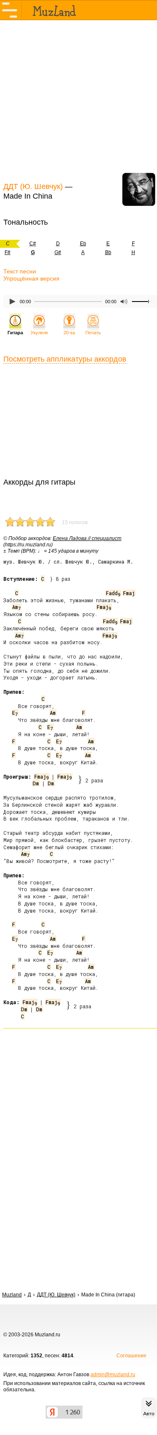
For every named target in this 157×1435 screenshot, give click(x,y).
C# (32, 244)
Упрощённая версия (31, 278)
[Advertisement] (78, 100)
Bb (108, 252)
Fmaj (129, 593)
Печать (93, 332)
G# (57, 252)
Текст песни (19, 271)
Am (16, 606)
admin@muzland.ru (112, 1374)
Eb (83, 244)
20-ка (69, 332)
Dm (36, 783)
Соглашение (131, 1356)
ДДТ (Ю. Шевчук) (33, 186)
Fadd (113, 593)
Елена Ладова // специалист (87, 538)
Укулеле (39, 332)
